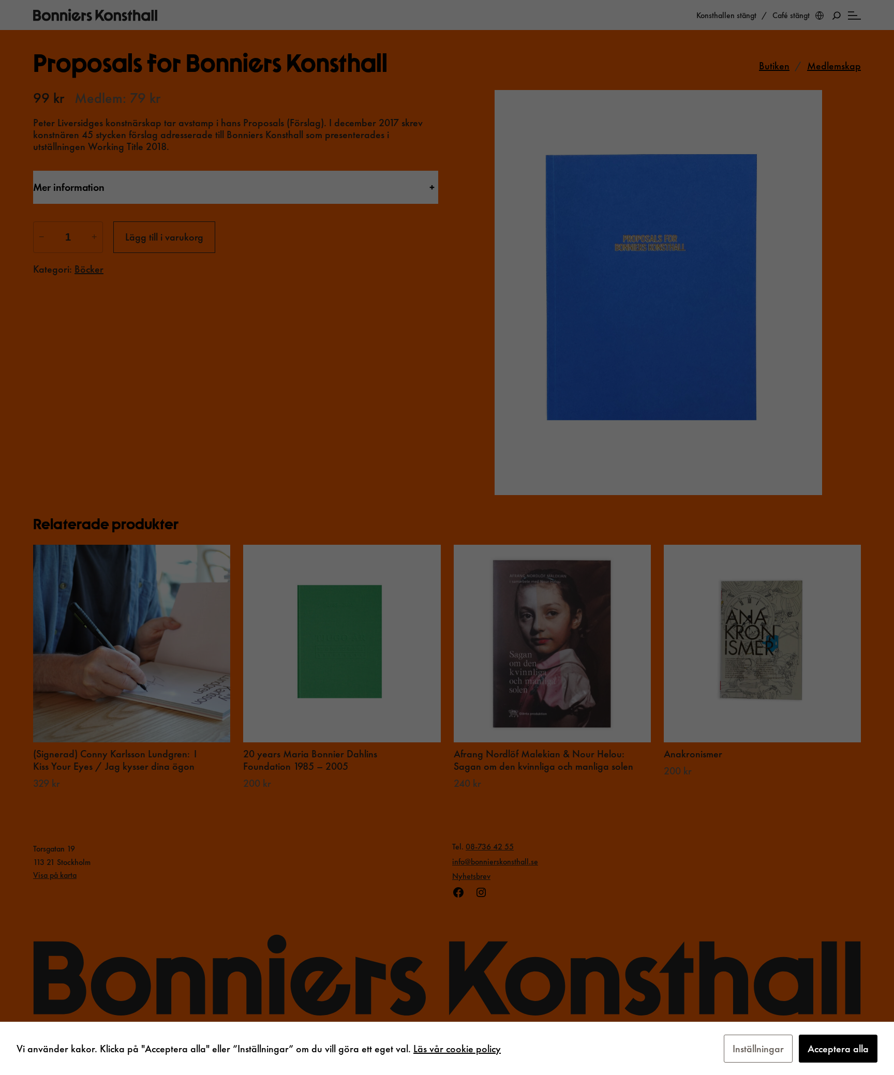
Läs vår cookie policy (457, 1048)
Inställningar (758, 1048)
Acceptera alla (838, 1048)
